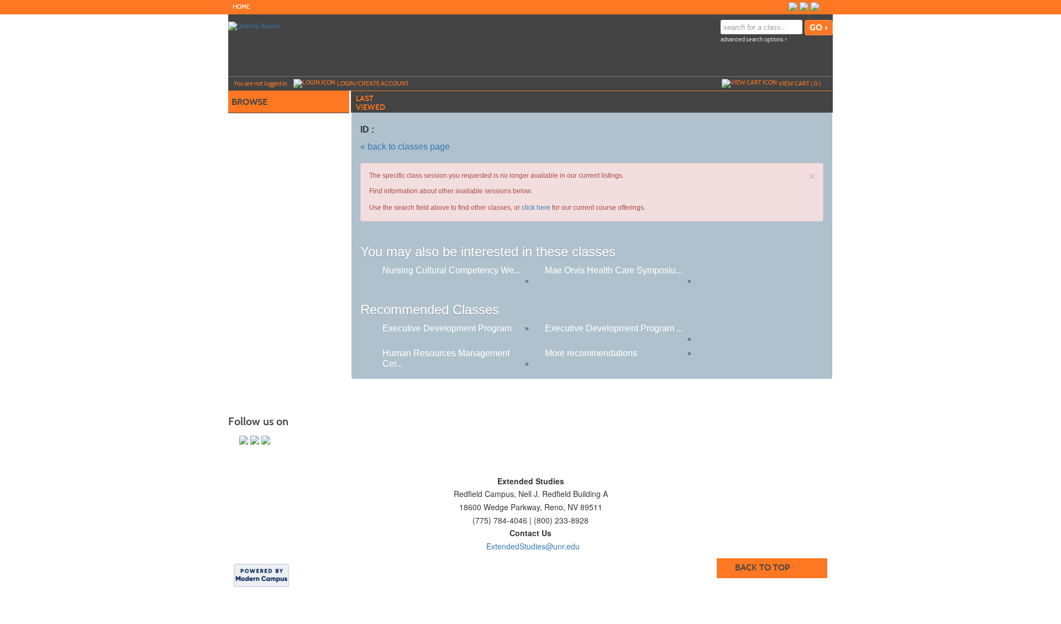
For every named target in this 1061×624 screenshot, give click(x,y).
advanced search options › (754, 39)
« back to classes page (405, 146)
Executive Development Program (447, 328)
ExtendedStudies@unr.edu (533, 546)
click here (536, 207)
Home (241, 6)
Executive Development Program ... (614, 328)
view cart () (800, 83)
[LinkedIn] (815, 6)
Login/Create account (373, 83)
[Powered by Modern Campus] (261, 575)
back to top (762, 567)
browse (249, 102)
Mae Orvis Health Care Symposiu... (613, 270)
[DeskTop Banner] (254, 25)
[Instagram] (826, 6)
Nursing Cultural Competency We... (451, 270)
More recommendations (591, 353)
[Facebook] (793, 6)
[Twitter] (804, 6)
